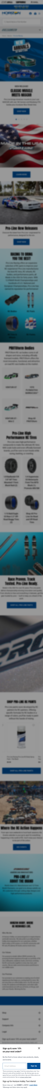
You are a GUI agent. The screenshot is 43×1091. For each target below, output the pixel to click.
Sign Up (34, 1066)
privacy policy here (25, 1077)
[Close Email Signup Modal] (39, 1048)
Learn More (33, 1085)
